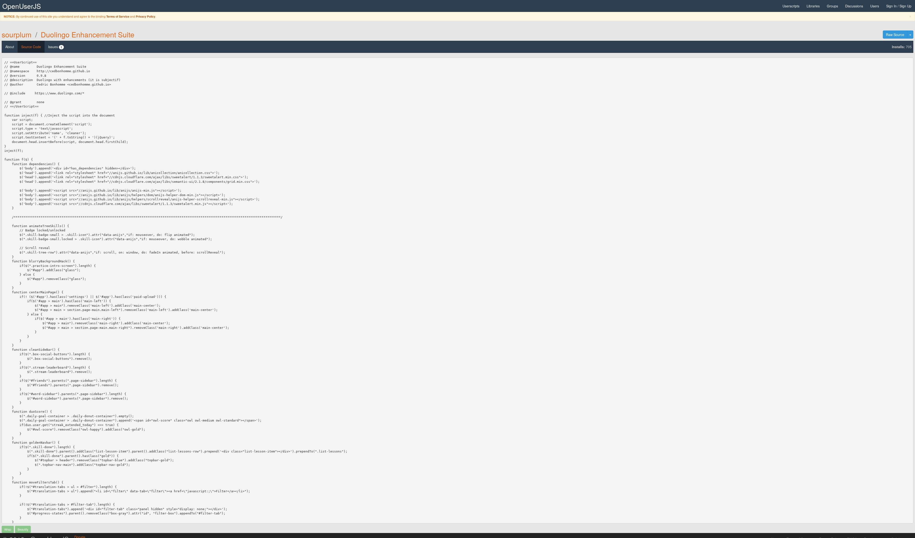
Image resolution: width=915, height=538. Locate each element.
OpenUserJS (21, 6)
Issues (55, 46)
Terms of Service (117, 17)
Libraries (813, 6)
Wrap (7, 529)
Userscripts (791, 6)
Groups (832, 6)
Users (874, 6)
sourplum (16, 34)
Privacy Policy (145, 17)
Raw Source (895, 34)
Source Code (31, 46)
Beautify (23, 529)
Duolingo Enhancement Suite (87, 34)
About (9, 46)
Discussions (854, 6)
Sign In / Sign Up (898, 6)
